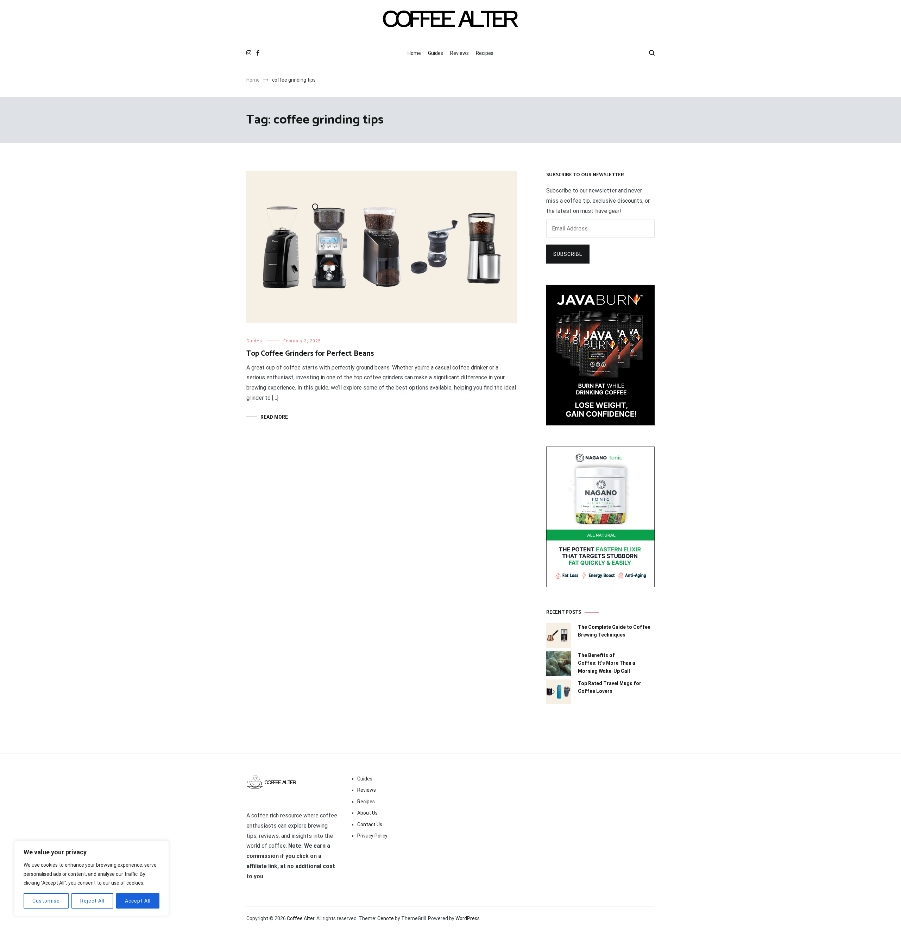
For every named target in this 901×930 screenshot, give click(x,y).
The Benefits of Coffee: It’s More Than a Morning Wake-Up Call (606, 663)
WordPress (467, 918)
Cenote (385, 918)
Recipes (484, 53)
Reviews (459, 53)
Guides (435, 53)
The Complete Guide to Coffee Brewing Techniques (614, 631)
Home (414, 53)
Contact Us (369, 824)
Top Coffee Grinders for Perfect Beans (310, 354)
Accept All (138, 901)
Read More (274, 417)
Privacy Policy (372, 836)
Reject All (92, 901)
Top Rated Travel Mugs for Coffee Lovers (609, 687)
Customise (46, 901)
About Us (367, 813)
